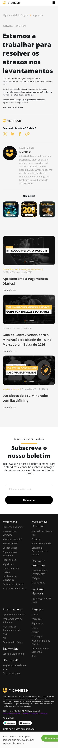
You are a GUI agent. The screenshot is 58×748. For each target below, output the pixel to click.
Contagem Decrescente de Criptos (40, 551)
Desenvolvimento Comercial (41, 650)
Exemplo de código (13, 642)
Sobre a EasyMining (13, 653)
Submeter (29, 500)
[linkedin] (12, 133)
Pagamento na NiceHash (10, 554)
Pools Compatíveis (41, 543)
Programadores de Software (13, 620)
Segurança (37, 623)
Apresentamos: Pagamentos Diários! (25, 281)
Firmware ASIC (10, 543)
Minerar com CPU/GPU (9, 533)
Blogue (35, 631)
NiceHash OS (10, 559)
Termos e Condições (30, 713)
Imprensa (38, 15)
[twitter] (5, 133)
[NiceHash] (11, 2)
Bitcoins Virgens (11, 673)
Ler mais (7, 290)
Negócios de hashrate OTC (14, 667)
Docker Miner (10, 547)
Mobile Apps (38, 582)
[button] (54, 2)
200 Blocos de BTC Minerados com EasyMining (25, 398)
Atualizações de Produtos (30, 269)
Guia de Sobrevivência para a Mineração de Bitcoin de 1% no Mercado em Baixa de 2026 (27, 340)
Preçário (36, 539)
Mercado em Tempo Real (42, 533)
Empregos (37, 636)
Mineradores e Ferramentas (39, 572)
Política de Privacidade (11, 713)
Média (35, 627)
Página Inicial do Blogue (15, 15)
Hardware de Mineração (10, 578)
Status (35, 656)
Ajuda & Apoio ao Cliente (41, 642)
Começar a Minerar (13, 526)
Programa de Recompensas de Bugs (12, 630)
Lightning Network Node (41, 600)
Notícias (6, 389)
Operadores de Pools (14, 614)
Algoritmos (8, 564)
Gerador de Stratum (13, 584)
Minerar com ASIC (12, 539)
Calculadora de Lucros (11, 570)
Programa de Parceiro (14, 588)
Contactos (44, 713)
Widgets (36, 578)
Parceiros (37, 618)
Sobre (35, 614)
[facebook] (19, 133)
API (4, 637)
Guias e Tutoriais (10, 269)
